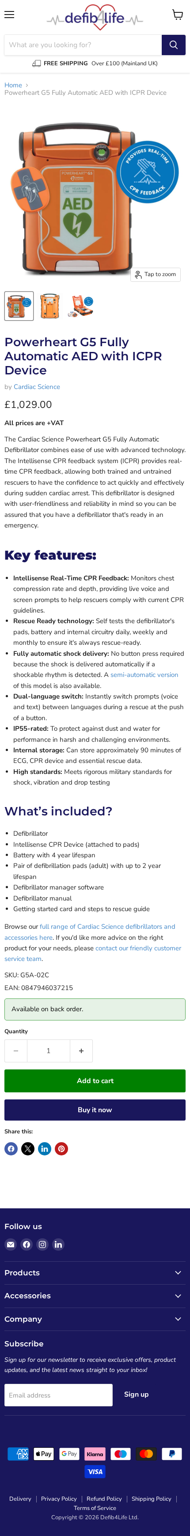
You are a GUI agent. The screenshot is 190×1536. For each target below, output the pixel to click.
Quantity (16, 1031)
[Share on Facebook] (11, 1148)
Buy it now (95, 1110)
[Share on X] (27, 1148)
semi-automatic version (144, 674)
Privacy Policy (59, 1499)
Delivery (20, 1499)
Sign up (136, 1394)
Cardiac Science (37, 386)
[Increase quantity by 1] (81, 1050)
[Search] (174, 45)
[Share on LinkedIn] (44, 1148)
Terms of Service (95, 1508)
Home (13, 85)
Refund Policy (104, 1499)
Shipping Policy (151, 1499)
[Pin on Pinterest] (61, 1148)
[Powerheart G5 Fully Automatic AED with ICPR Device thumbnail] (19, 306)
